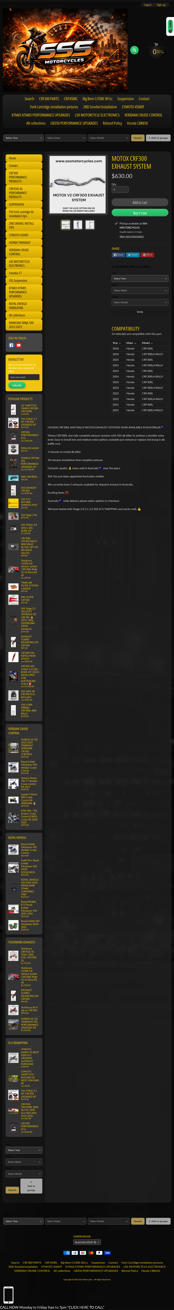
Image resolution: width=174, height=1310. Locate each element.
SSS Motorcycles (86, 1279)
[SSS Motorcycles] (65, 50)
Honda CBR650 (137, 123)
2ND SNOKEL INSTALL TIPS (21, 225)
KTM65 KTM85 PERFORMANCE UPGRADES (41, 115)
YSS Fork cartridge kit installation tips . (21, 213)
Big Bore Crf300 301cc (97, 98)
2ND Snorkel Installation (100, 107)
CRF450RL (71, 98)
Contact (144, 98)
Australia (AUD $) (85, 1242)
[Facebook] (11, 345)
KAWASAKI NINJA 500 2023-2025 (21, 324)
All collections (36, 123)
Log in (147, 4)
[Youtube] (19, 345)
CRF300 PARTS (49, 98)
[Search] (134, 50)
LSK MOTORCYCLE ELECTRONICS (97, 115)
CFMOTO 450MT (133, 107)
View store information (132, 236)
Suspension (125, 98)
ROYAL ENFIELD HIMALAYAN (18, 305)
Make (48, 132)
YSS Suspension (18, 280)
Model (91, 132)
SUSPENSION (16, 204)
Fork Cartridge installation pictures (54, 107)
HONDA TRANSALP (19, 242)
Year (5, 132)
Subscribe (17, 385)
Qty (114, 184)
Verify (140, 311)
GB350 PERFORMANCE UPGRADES (74, 123)
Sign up (161, 4)
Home (12, 158)
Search (29, 98)
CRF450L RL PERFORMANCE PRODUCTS (18, 192)
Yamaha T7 (15, 273)
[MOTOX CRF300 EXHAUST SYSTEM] (65, 224)
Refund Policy (112, 123)
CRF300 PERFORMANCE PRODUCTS (18, 177)
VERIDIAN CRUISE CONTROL (143, 115)
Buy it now (140, 212)
